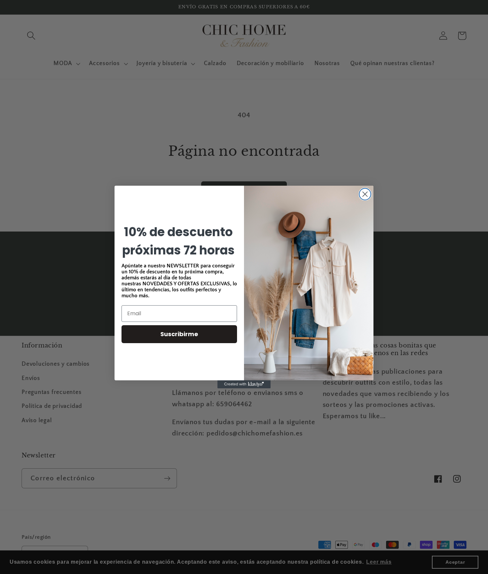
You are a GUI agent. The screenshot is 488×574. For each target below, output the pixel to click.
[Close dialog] (365, 194)
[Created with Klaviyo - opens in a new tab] (244, 384)
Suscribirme (179, 334)
